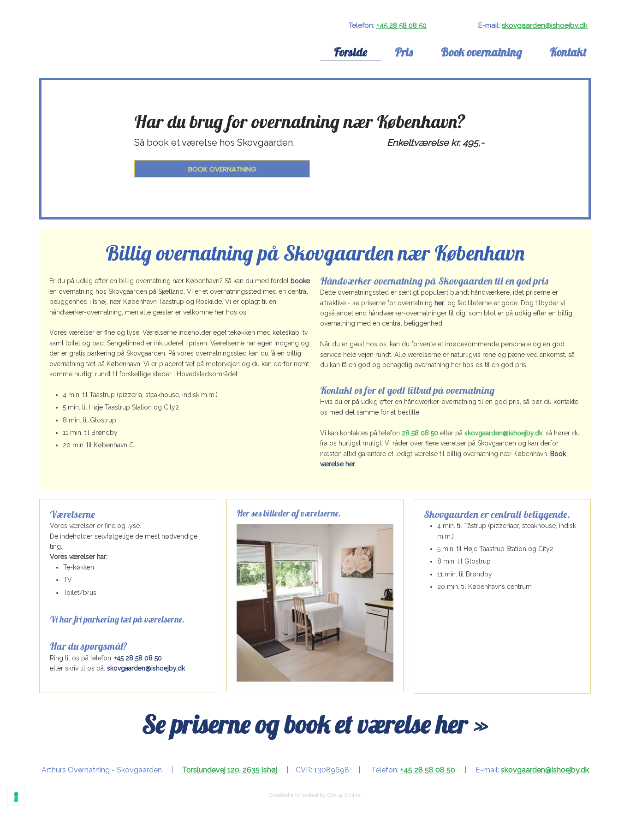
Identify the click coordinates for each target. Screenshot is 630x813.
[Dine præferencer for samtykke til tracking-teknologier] (16, 797)
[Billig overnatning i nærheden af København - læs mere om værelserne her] (121, 52)
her (439, 303)
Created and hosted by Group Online (315, 795)
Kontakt (568, 52)
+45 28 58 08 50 (401, 25)
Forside (350, 52)
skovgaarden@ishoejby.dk (545, 25)
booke (300, 281)
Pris (404, 52)
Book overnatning (481, 52)
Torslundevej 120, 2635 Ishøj (229, 770)
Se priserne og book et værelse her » (315, 724)
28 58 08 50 (420, 433)
